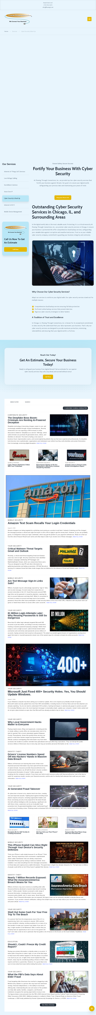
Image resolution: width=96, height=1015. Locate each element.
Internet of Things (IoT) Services (14, 171)
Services (14, 31)
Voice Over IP (8, 191)
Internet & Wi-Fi (9, 205)
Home (6, 31)
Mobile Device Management (13, 212)
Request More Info (63, 197)
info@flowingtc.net (48, 7)
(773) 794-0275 (48, 5)
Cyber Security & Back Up (12, 198)
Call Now (16, 249)
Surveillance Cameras (11, 185)
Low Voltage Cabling (10, 178)
